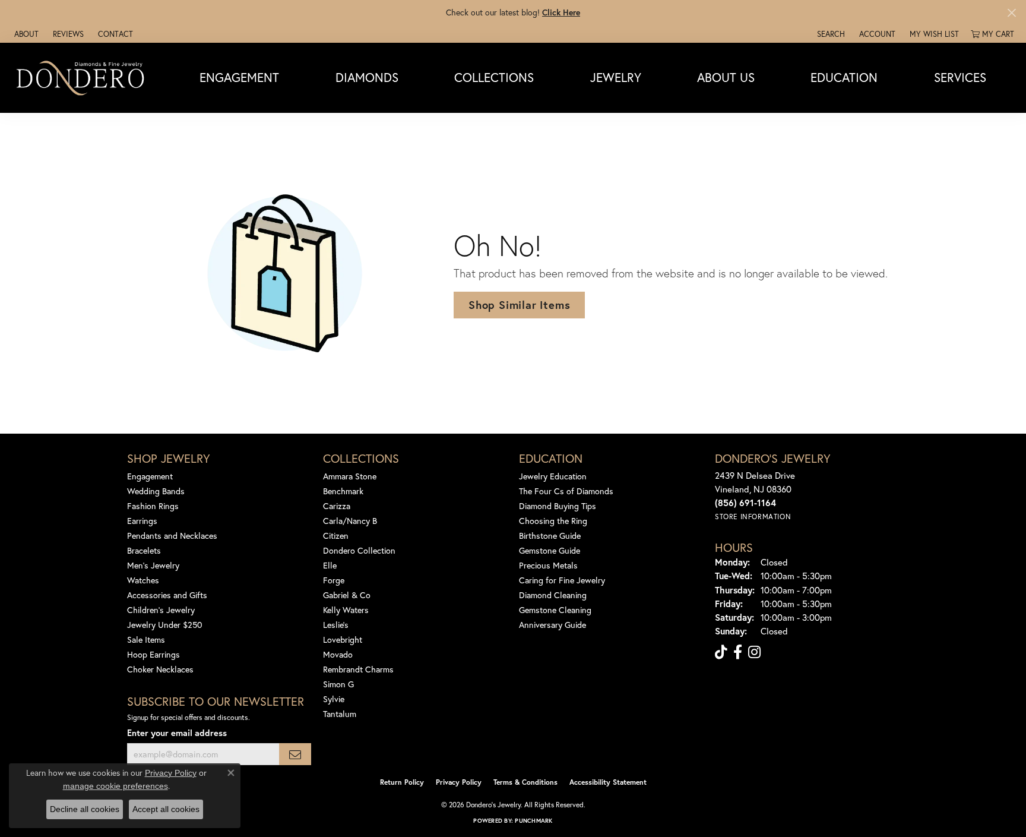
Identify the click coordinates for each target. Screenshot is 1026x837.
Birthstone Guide (550, 535)
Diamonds (366, 77)
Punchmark (533, 821)
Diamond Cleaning (553, 595)
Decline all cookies (84, 809)
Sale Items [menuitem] (146, 639)
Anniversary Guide (552, 624)
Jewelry (615, 77)
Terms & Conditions (525, 782)
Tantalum (339, 713)
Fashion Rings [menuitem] (153, 505)
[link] (25, 34)
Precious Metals (548, 565)
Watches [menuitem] (143, 580)
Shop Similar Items (519, 305)
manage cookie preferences (115, 786)
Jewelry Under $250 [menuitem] (164, 624)
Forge (333, 580)
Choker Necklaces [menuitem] (160, 669)
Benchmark (343, 491)
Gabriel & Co (346, 595)
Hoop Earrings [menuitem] (153, 654)
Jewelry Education (553, 476)
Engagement (239, 77)
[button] (830, 34)
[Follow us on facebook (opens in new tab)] (737, 652)
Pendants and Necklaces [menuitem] (172, 535)
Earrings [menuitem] (142, 520)
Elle (330, 565)
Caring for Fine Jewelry (562, 580)
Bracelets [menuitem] (144, 550)
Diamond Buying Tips (557, 505)
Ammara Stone (349, 476)
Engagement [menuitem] (150, 476)
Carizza (336, 505)
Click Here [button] (561, 12)
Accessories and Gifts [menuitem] (167, 595)
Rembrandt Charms (358, 669)
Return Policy (402, 782)
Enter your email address (177, 732)
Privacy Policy (459, 782)
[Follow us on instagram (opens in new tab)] (754, 652)
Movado (338, 654)
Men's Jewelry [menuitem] (153, 565)
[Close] (1011, 12)
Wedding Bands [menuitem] (156, 491)
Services (960, 77)
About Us (726, 77)
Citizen (336, 535)
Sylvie (333, 699)
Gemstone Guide (549, 550)
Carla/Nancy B (350, 520)
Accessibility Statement (608, 782)
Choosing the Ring (553, 520)
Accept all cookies (166, 809)
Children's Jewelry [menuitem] (161, 609)
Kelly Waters (346, 609)
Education (844, 77)
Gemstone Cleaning (555, 609)
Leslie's (336, 624)
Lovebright (342, 639)
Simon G (338, 684)
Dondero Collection (359, 550)
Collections (494, 77)
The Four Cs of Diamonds (566, 491)
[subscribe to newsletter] (295, 754)
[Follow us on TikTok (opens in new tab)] (721, 652)
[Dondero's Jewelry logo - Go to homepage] (83, 77)
